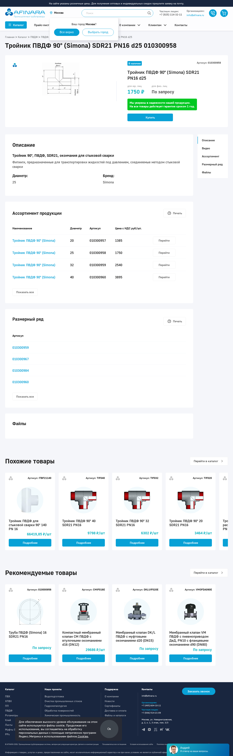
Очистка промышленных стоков (63, 701)
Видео (206, 148)
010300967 (20, 359)
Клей (8, 720)
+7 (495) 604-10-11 (151, 705)
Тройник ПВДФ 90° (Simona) (33, 240)
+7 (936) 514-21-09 (151, 712)
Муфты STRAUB (14, 729)
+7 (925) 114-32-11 (170, 14)
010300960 (20, 382)
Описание (208, 140)
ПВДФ (8, 710)
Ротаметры (11, 715)
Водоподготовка (54, 696)
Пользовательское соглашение (114, 744)
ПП (7, 705)
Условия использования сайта (141, 744)
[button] (57, 12)
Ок (109, 728)
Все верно (67, 32)
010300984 (20, 370)
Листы (9, 724)
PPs (7, 734)
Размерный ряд (212, 164)
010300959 (20, 347)
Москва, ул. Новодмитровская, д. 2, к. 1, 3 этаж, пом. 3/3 (157, 721)
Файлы (206, 172)
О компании (112, 696)
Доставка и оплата (115, 710)
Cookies (82, 736)
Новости (109, 701)
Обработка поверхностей (59, 710)
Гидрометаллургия (56, 705)
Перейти (164, 240)
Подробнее (30, 543)
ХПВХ (8, 701)
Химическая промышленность (62, 715)
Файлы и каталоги (115, 715)
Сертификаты (112, 705)
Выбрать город (98, 32)
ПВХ (7, 696)
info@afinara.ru (195, 15)
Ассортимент (210, 156)
